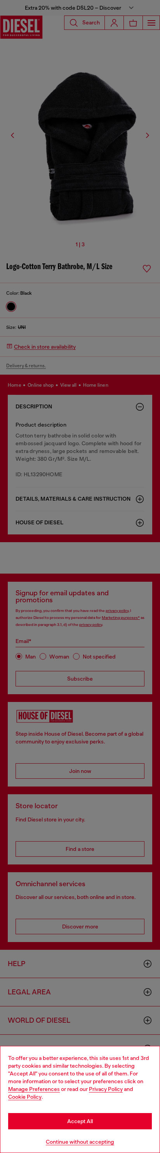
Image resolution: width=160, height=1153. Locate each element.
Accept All (80, 1121)
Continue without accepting (80, 1142)
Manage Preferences (34, 1089)
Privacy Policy (106, 1089)
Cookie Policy (25, 1097)
